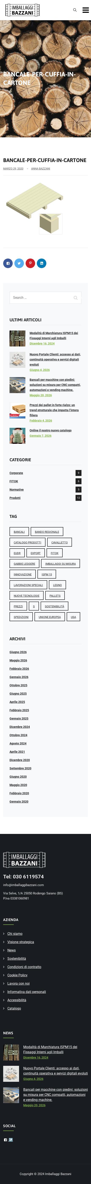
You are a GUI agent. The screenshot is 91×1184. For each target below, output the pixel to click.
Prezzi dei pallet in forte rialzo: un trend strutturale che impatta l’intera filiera (54, 410)
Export (36, 553)
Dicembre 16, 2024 (42, 343)
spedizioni (21, 617)
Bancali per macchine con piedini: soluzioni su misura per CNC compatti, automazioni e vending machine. (55, 385)
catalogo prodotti (27, 542)
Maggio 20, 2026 (41, 395)
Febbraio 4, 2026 (41, 420)
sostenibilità (54, 606)
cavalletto (59, 542)
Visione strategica (20, 942)
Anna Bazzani (40, 168)
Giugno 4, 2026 (40, 370)
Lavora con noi (18, 983)
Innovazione (23, 574)
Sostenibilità (16, 959)
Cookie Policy (17, 975)
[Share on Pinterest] (30, 263)
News (11, 950)
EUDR (17, 553)
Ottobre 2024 (18, 735)
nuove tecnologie (26, 595)
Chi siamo (14, 934)
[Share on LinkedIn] (41, 263)
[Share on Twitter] (19, 263)
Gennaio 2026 (19, 677)
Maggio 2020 (18, 785)
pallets (55, 595)
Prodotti (15, 498)
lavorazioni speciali (28, 585)
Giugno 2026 (18, 652)
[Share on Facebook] (8, 263)
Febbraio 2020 (19, 793)
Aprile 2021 (17, 751)
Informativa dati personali (26, 992)
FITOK (14, 481)
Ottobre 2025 (18, 685)
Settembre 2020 (20, 768)
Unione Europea (50, 617)
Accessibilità (16, 1000)
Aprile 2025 (17, 702)
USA (73, 617)
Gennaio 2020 (19, 801)
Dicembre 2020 (20, 760)
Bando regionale (47, 531)
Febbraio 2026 (19, 668)
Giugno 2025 (18, 693)
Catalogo (14, 1008)
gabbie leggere (24, 563)
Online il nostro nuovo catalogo (51, 430)
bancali (19, 531)
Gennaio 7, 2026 (40, 435)
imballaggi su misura (60, 563)
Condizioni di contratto (24, 967)
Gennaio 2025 (19, 718)
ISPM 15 (47, 574)
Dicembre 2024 (20, 727)
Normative (17, 489)
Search (76, 298)
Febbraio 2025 (19, 710)
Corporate (16, 473)
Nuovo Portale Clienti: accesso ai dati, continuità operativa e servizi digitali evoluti (55, 359)
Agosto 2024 (18, 743)
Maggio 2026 (18, 660)
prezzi (18, 606)
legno (57, 585)
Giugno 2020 (18, 776)
